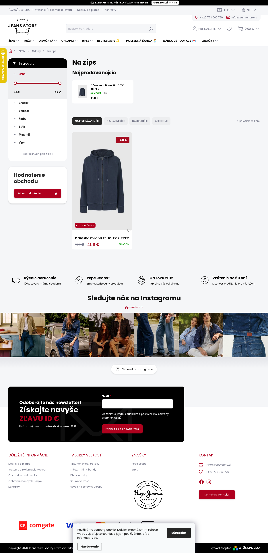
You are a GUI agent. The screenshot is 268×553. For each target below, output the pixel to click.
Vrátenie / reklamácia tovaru (53, 10)
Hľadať (151, 28)
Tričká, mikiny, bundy (83, 469)
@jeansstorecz (134, 307)
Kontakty (110, 10)
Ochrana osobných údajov (25, 481)
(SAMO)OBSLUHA (19, 10)
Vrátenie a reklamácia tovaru (27, 469)
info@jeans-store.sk (218, 464)
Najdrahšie (140, 121)
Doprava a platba (88, 10)
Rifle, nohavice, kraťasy (84, 464)
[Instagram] (208, 481)
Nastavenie (90, 546)
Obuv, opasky (78, 475)
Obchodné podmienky (22, 475)
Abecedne (161, 121)
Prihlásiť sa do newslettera (122, 429)
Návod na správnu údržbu (86, 487)
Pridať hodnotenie (29, 193)
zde (94, 538)
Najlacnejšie (116, 121)
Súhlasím (178, 533)
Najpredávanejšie (87, 121)
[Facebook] (201, 481)
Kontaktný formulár (217, 494)
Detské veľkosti (79, 481)
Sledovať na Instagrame (137, 369)
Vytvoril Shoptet (221, 548)
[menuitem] (14, 40)
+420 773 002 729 (217, 472)
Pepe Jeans (139, 464)
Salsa (135, 469)
